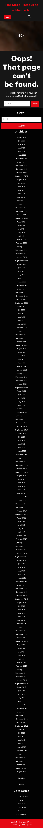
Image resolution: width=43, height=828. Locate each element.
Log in (21, 784)
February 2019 (21, 454)
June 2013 (21, 694)
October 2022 (21, 299)
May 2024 (21, 232)
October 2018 (21, 469)
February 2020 (21, 412)
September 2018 (21, 472)
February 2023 (21, 285)
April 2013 (21, 701)
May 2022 (21, 317)
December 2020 (21, 377)
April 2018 (21, 490)
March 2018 (21, 493)
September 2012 (21, 726)
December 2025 (21, 165)
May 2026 (21, 148)
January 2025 (21, 204)
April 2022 (21, 321)
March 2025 (21, 197)
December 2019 (21, 419)
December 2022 (21, 292)
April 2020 (21, 405)
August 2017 (21, 518)
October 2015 (21, 595)
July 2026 (21, 141)
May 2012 (21, 740)
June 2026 (21, 144)
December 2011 (21, 758)
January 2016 (21, 585)
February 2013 (21, 708)
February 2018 (21, 497)
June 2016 (21, 567)
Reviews (21, 811)
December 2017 (21, 504)
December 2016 (21, 546)
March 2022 (21, 324)
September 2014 (21, 641)
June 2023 (21, 271)
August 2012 (21, 729)
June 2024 (21, 229)
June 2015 (21, 610)
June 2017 (21, 525)
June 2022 (21, 313)
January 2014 (21, 670)
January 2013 (21, 712)
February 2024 (21, 243)
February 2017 (21, 539)
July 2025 (21, 183)
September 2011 (21, 768)
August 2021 (21, 349)
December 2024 (21, 208)
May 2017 (21, 529)
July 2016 (21, 564)
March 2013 (21, 705)
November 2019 (21, 423)
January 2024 (21, 247)
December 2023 (21, 250)
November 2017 (21, 507)
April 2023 (21, 278)
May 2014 (21, 655)
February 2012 (21, 751)
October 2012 (21, 722)
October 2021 (21, 342)
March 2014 (21, 662)
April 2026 (21, 151)
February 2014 (21, 666)
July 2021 (21, 352)
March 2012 (21, 747)
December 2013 (21, 673)
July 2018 (21, 479)
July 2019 (21, 437)
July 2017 (21, 521)
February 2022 (21, 328)
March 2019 (21, 451)
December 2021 (21, 335)
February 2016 (21, 581)
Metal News (21, 807)
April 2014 (21, 659)
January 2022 (21, 331)
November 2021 (21, 338)
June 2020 (21, 398)
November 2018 (21, 465)
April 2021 (21, 363)
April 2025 (21, 194)
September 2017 (21, 514)
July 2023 (21, 268)
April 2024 (21, 236)
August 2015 (21, 602)
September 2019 (21, 430)
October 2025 (21, 172)
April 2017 (21, 532)
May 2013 (21, 698)
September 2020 (21, 388)
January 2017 (21, 543)
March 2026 (21, 155)
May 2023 (21, 275)
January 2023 (21, 289)
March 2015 (21, 620)
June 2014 (21, 652)
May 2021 (21, 359)
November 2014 (21, 634)
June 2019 (21, 440)
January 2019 (21, 458)
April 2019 (21, 447)
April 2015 (21, 617)
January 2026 (21, 162)
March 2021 (21, 366)
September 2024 (21, 218)
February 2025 (21, 201)
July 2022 (21, 310)
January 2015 (21, 627)
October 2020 (21, 384)
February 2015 (21, 624)
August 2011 (21, 772)
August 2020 (21, 391)
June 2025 (21, 187)
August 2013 (21, 687)
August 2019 (21, 433)
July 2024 (21, 225)
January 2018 (21, 500)
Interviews (21, 804)
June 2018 (21, 483)
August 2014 (21, 645)
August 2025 (21, 180)
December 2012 (21, 715)
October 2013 (21, 680)
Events (21, 800)
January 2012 (21, 754)
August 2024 (21, 222)
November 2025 (21, 169)
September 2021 (21, 345)
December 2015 (21, 588)
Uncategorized (21, 814)
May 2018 (21, 486)
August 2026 (21, 137)
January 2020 (21, 416)
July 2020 (21, 395)
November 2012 (21, 719)
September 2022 (21, 303)
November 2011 (21, 761)
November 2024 (21, 211)
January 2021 (21, 373)
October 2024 (21, 215)
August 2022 (21, 306)
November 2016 (21, 550)
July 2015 (21, 606)
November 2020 (21, 381)
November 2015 (21, 592)
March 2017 (21, 536)
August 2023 (21, 264)
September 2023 (21, 261)
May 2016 (21, 571)
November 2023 (21, 254)
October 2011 (21, 765)
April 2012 (21, 743)
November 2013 (21, 677)
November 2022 (21, 296)
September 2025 (21, 176)
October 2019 (21, 426)
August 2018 (21, 476)
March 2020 (21, 409)
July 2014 (21, 648)
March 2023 (21, 282)
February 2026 (21, 158)
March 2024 (21, 240)
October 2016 (21, 553)
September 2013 (21, 684)
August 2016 (21, 560)
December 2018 (21, 462)
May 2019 (21, 444)
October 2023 (21, 257)
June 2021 (21, 356)
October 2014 (21, 638)
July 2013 (21, 691)
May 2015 (21, 613)
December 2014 (21, 631)
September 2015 (21, 599)
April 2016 (21, 574)
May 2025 (21, 190)
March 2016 (21, 578)
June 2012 (21, 736)
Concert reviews (22, 797)
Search (35, 104)
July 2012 (21, 733)
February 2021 (21, 370)
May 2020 (21, 402)
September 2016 (21, 557)
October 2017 (21, 511)
